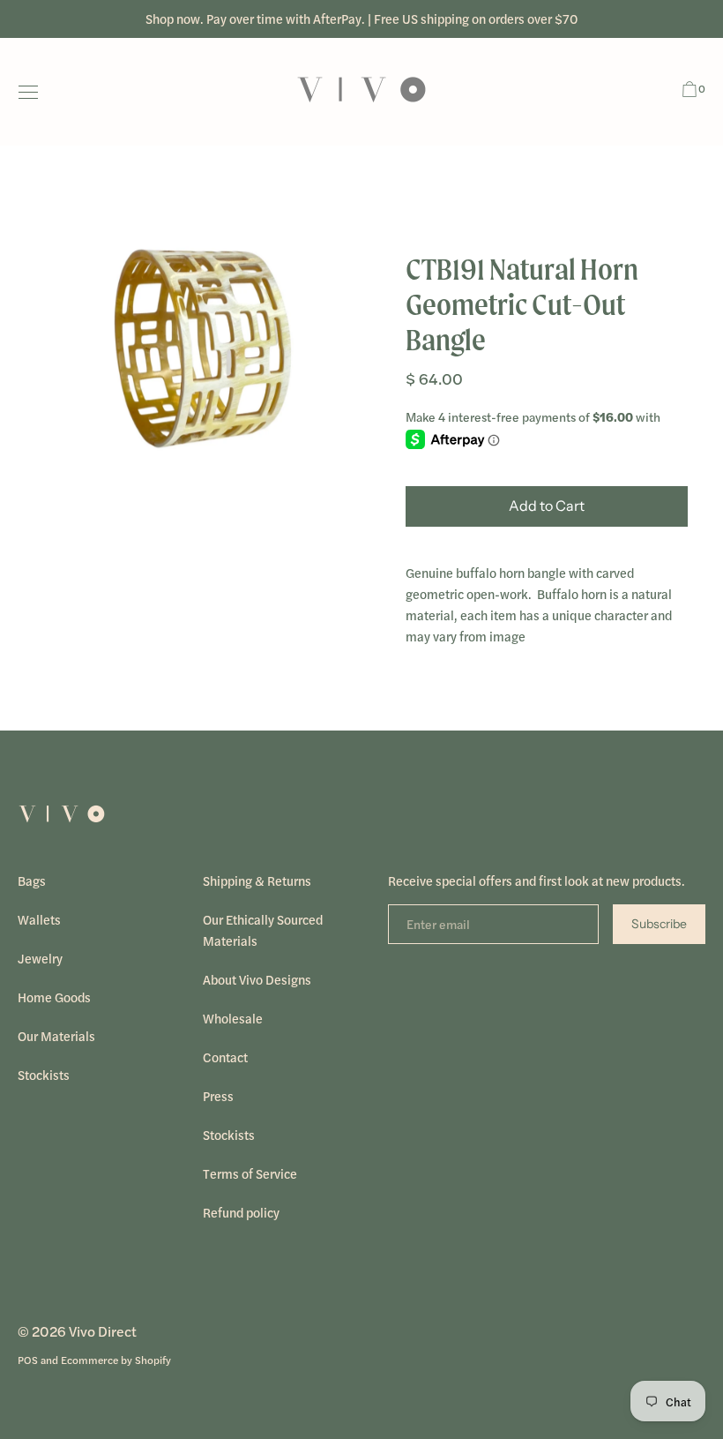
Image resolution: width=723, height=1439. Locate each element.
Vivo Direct (103, 1331)
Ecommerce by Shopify (116, 1360)
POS (28, 1360)
